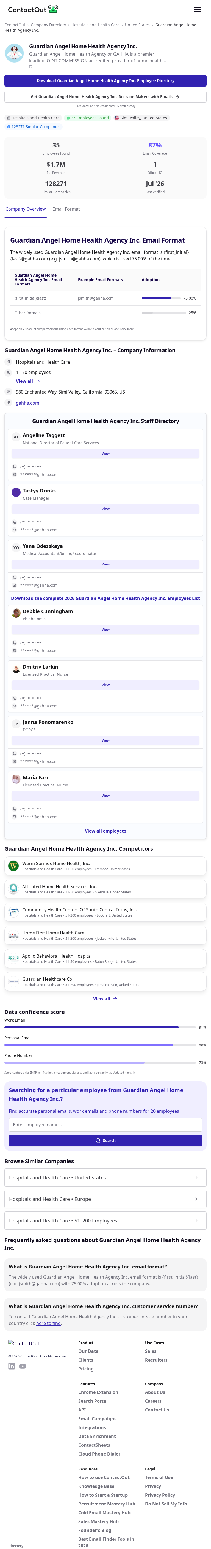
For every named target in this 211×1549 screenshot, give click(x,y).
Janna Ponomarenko (48, 722)
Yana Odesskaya (43, 546)
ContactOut (14, 24)
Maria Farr (36, 777)
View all (101, 999)
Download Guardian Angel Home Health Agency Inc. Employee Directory (105, 80)
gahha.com (27, 403)
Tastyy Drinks (39, 490)
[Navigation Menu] (197, 9)
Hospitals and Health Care (95, 24)
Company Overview (25, 209)
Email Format (66, 209)
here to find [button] (48, 1323)
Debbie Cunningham (48, 611)
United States (137, 24)
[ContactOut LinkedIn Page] (11, 1452)
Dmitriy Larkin (40, 666)
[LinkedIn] (30, 66)
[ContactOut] (35, 9)
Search (109, 1140)
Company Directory (48, 24)
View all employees (105, 831)
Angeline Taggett (44, 435)
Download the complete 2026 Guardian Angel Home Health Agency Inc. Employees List (105, 598)
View (106, 453)
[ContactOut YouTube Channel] (22, 1452)
